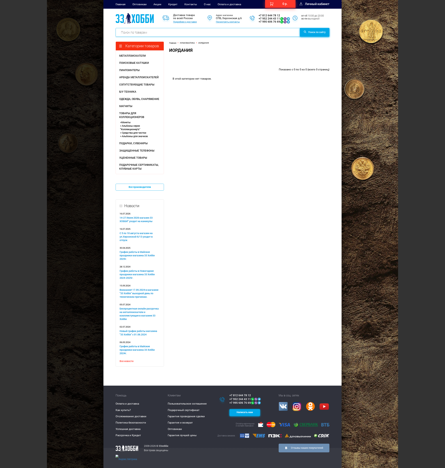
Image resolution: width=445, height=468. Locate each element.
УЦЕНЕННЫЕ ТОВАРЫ (133, 157)
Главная (121, 4)
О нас (207, 4)
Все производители (140, 187)
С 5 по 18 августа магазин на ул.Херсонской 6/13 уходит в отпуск (136, 236)
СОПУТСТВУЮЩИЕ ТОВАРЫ (136, 84)
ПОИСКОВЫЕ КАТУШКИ (134, 62)
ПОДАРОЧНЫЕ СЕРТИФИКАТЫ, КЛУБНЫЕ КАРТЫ (139, 166)
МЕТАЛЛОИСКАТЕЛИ (132, 55)
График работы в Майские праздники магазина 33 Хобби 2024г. (137, 350)
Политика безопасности (131, 422)
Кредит (172, 4)
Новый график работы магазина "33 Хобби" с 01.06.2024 (138, 332)
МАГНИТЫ (125, 106)
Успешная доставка (128, 429)
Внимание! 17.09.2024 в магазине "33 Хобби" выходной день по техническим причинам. (139, 293)
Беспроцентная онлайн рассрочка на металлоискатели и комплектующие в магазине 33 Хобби (139, 314)
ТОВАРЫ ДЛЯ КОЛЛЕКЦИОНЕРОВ (131, 115)
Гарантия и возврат (180, 422)
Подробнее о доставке (185, 22)
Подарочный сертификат (184, 410)
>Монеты (125, 122)
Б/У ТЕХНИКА (127, 91)
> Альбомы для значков (134, 136)
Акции (157, 4)
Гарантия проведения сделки (186, 416)
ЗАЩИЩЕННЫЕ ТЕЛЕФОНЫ (136, 150)
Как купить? (123, 410)
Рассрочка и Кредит (128, 435)
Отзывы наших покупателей (307, 447)
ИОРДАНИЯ (203, 43)
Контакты (190, 4)
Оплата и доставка (229, 4)
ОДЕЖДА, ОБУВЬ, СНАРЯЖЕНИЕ (139, 99)
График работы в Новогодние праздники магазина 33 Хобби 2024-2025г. (137, 274)
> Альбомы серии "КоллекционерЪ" (130, 127)
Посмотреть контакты (228, 22)
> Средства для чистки (133, 132)
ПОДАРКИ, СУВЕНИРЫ (133, 143)
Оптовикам (139, 4)
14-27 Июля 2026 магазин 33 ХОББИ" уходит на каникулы (136, 219)
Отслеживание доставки (131, 416)
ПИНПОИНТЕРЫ (129, 70)
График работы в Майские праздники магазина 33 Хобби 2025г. (137, 255)
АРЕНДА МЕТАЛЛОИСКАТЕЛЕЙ (139, 77)
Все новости (127, 361)
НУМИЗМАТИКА (187, 43)
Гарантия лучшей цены (182, 435)
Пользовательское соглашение (187, 403)
